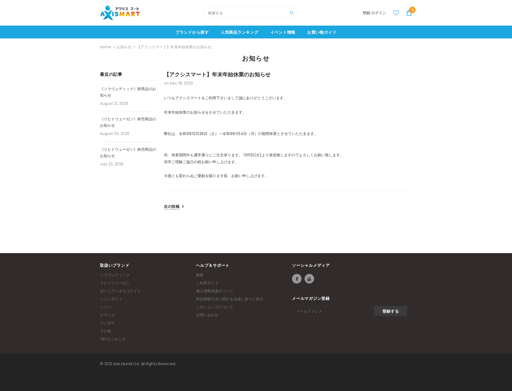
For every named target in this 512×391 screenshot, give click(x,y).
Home (105, 47)
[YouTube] (309, 279)
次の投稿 (172, 206)
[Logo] (120, 12)
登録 (367, 12)
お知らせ (124, 47)
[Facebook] (297, 279)
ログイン (378, 12)
